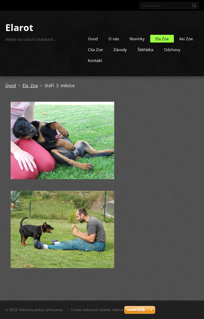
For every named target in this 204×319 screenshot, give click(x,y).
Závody (120, 49)
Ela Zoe (162, 38)
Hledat (194, 5)
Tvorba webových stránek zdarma (97, 310)
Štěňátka (145, 49)
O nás (113, 38)
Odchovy (172, 49)
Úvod (93, 38)
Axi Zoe (186, 38)
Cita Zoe (95, 49)
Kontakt (95, 60)
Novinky (137, 38)
